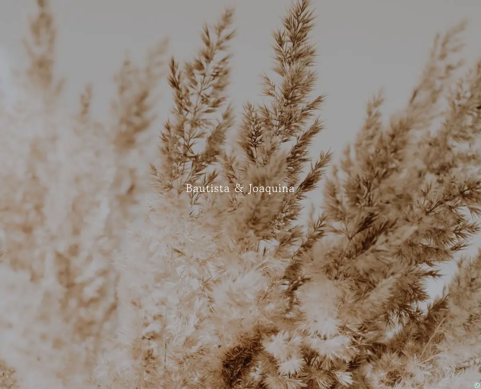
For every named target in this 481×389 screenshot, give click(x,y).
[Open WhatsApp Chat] (477, 387)
